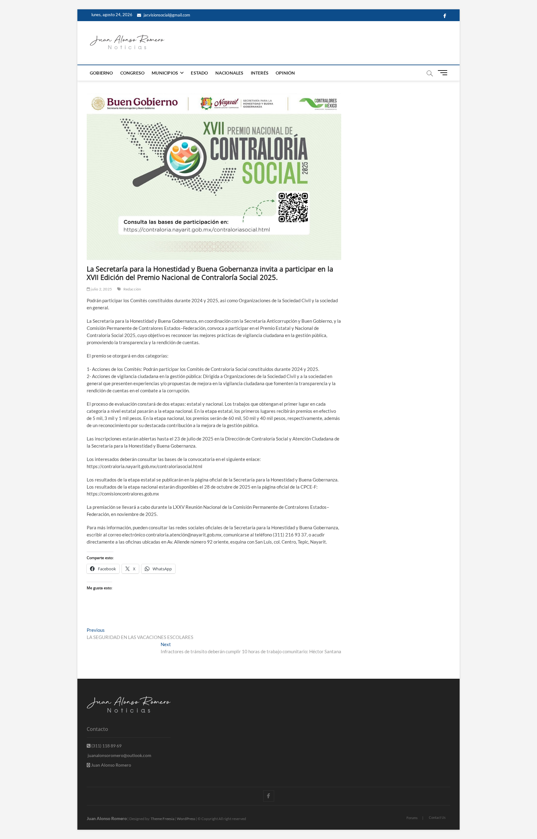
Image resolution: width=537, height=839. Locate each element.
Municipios (165, 72)
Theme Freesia (162, 818)
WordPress (186, 818)
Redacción (132, 289)
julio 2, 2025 (101, 289)
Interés (259, 72)
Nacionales (229, 72)
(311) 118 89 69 (106, 745)
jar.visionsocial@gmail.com (166, 14)
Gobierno (101, 72)
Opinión (285, 72)
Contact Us (437, 817)
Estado (199, 72)
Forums (412, 818)
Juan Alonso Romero (110, 765)
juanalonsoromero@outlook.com (119, 755)
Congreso (132, 72)
